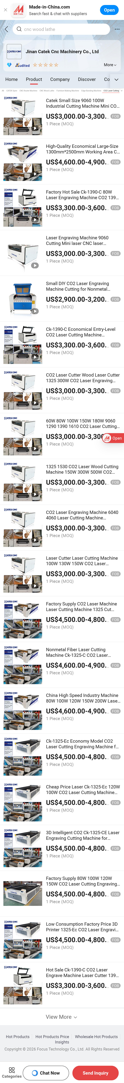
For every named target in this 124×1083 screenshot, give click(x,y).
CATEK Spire (11, 90)
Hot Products (18, 1036)
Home (11, 79)
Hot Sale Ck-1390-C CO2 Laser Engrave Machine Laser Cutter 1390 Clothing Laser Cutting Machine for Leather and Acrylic (82, 978)
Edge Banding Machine (91, 90)
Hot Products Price (52, 1036)
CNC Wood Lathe (47, 90)
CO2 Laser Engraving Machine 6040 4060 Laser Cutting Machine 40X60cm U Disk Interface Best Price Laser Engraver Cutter (83, 520)
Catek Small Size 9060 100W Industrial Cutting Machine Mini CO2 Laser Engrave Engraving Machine (82, 106)
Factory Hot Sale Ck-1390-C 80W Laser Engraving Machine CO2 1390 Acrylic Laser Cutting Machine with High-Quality (82, 200)
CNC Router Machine (28, 90)
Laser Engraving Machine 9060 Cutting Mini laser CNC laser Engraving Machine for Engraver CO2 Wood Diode (83, 245)
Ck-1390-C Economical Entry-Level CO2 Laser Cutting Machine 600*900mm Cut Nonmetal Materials (83, 334)
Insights (62, 1042)
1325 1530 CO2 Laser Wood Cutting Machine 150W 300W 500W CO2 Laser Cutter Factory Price (82, 472)
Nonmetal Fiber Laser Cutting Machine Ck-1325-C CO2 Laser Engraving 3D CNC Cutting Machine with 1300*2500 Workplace (82, 657)
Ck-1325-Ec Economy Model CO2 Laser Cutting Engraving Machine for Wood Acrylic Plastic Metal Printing (83, 746)
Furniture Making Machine (68, 90)
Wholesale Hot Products (96, 1036)
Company (60, 79)
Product (34, 79)
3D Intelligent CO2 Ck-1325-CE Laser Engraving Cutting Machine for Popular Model (83, 838)
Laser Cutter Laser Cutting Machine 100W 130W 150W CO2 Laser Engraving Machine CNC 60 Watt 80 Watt (82, 566)
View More (59, 1016)
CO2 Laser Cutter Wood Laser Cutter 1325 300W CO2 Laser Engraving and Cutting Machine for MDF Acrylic (83, 380)
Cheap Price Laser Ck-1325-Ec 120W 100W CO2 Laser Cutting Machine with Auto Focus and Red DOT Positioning (83, 795)
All (3, 90)
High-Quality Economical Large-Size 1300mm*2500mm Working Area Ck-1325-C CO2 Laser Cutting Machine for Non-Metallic (83, 154)
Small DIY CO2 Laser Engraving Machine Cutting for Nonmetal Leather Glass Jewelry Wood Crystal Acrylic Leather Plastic (82, 291)
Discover (87, 79)
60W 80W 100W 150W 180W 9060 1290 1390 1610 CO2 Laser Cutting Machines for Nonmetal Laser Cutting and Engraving (81, 429)
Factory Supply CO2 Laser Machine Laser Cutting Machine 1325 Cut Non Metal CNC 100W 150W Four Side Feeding (81, 612)
